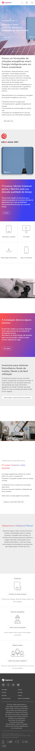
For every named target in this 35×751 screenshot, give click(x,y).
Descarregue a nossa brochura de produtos (17, 397)
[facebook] (8, 685)
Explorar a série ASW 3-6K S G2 (13, 502)
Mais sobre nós (8, 121)
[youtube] (18, 685)
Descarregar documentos (9, 258)
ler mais (6, 213)
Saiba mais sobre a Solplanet (17, 661)
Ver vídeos (26, 237)
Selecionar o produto (8, 237)
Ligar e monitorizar (26, 258)
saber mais (7, 37)
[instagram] (3, 685)
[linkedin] (13, 685)
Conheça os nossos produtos (17, 594)
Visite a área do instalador (17, 627)
